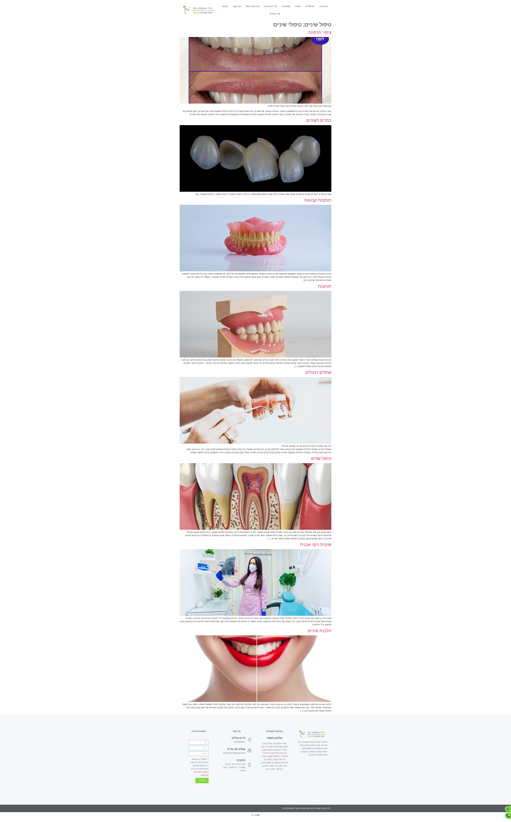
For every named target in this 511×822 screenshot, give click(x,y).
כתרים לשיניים (318, 120)
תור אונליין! (275, 14)
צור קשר (237, 6)
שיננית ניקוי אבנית (315, 544)
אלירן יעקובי (272, 756)
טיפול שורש (321, 458)
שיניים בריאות (252, 6)
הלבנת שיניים (319, 630)
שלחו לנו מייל (236, 749)
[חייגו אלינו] (250, 739)
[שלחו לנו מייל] (250, 750)
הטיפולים (310, 6)
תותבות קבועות (317, 200)
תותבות (324, 286)
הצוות (225, 6)
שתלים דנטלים (318, 372)
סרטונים (286, 6)
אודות (298, 6)
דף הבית (324, 6)
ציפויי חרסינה (319, 32)
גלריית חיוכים (270, 6)
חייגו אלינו (238, 738)
